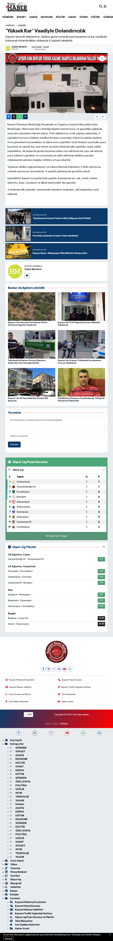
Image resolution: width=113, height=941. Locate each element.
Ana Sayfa (16, 740)
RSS (30, 714)
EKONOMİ (47, 17)
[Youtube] (64, 669)
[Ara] (100, 6)
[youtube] (67, 733)
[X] (48, 669)
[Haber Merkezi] (15, 271)
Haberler (10, 26)
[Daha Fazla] (25, 116)
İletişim (19, 804)
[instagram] (51, 733)
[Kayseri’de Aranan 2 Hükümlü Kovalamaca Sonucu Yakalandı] (81, 344)
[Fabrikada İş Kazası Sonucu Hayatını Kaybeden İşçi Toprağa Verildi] (31, 344)
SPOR (18, 793)
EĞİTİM (95, 17)
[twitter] (34, 733)
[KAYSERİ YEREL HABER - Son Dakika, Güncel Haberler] (16, 7)
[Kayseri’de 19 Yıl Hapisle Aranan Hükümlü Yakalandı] (81, 306)
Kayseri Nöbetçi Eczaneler (21, 680)
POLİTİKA (21, 785)
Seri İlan (15, 876)
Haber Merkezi (33, 269)
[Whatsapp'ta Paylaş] (19, 116)
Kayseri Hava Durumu (72, 680)
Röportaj (15, 879)
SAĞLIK (19, 789)
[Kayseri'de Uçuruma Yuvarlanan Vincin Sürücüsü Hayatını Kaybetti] (31, 306)
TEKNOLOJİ (22, 796)
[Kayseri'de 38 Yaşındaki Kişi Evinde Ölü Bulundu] (31, 382)
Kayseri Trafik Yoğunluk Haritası (76, 687)
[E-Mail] (27, 275)
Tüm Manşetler (68, 694)
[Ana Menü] (105, 6)
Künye (13, 891)
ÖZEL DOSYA (22, 781)
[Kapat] (111, 935)
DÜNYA (84, 17)
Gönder (14, 444)
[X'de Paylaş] (13, 116)
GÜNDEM (7, 17)
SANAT (72, 17)
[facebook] (18, 733)
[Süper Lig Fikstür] (103, 547)
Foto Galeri (17, 860)
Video (13, 864)
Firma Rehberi (18, 872)
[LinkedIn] (59, 669)
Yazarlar (15, 868)
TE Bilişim (63, 724)
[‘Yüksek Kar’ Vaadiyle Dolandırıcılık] (56, 83)
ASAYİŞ (33, 17)
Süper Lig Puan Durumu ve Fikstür (34, 917)
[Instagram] (53, 669)
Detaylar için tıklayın (57, 536)
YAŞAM (19, 800)
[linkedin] (99, 733)
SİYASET (21, 17)
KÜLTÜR (60, 17)
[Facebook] (43, 669)
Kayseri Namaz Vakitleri (20, 687)
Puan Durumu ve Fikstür (20, 694)
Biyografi (15, 883)
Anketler (15, 887)
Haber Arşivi (67, 701)
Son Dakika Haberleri (18, 701)
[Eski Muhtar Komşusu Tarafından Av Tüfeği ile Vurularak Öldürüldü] (81, 382)
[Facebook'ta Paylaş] (9, 116)
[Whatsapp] (69, 669)
